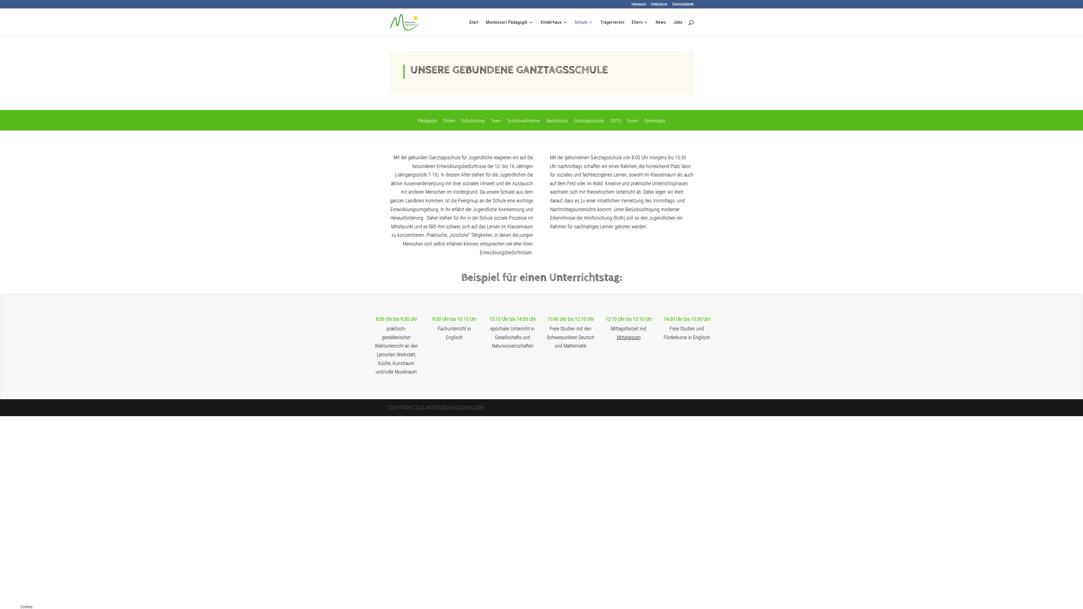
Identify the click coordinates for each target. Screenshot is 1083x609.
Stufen (449, 121)
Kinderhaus (551, 22)
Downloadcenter (683, 4)
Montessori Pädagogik (507, 22)
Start (474, 22)
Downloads (655, 121)
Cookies (26, 606)
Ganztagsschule (589, 121)
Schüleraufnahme (523, 121)
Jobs (678, 22)
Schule (581, 22)
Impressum (638, 4)
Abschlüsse (557, 121)
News (661, 22)
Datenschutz (659, 4)
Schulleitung (473, 121)
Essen (633, 121)
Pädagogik (427, 121)
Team (496, 121)
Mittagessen (629, 337)
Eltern (637, 22)
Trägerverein (612, 22)
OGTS (615, 121)
